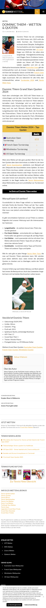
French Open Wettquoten (12, 569)
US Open (39, 49)
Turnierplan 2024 (27, 80)
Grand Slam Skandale (8, 511)
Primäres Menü (43, 11)
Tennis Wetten (15, 12)
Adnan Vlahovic (23, 31)
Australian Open (32, 67)
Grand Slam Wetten (26, 427)
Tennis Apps (5, 507)
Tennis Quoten (6, 495)
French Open (39, 72)
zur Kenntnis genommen (14, 605)
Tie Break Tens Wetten (8, 505)
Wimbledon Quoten (26, 350)
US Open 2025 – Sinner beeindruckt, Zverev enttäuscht (21, 449)
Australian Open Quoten (33, 347)
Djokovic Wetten (10, 554)
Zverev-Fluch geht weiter (9, 404)
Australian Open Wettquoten (14, 566)
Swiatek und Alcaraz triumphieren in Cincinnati (19, 453)
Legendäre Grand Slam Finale (10, 509)
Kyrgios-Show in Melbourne (10, 397)
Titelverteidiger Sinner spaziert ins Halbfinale (18, 445)
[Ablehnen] (43, 597)
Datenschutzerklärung (30, 605)
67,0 (37, 139)
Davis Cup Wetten (7, 503)
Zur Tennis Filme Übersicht (23, 481)
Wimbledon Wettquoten (12, 573)
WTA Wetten (8, 547)
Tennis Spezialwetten (14, 165)
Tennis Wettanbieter (36, 180)
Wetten (5, 21)
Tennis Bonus (5, 497)
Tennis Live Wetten (7, 501)
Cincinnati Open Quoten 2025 (13, 457)
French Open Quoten (10, 350)
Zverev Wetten (9, 550)
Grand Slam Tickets (7, 513)
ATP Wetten (8, 543)
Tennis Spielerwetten (8, 493)
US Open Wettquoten (11, 577)
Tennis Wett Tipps (34, 253)
